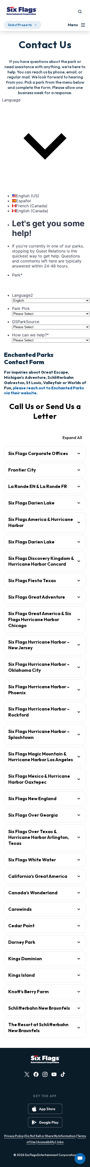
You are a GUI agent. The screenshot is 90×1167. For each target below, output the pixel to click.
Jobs (60, 1142)
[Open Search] (80, 11)
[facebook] (36, 1074)
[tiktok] (63, 1074)
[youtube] (54, 1074)
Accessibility (46, 1142)
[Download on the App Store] (45, 1109)
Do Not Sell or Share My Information (50, 1136)
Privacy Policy (14, 1136)
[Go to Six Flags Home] (21, 11)
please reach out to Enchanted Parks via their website (44, 390)
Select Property (20, 25)
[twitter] (27, 1074)
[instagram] (45, 1074)
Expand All (72, 437)
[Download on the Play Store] (45, 1122)
